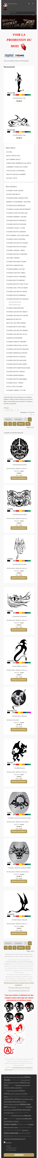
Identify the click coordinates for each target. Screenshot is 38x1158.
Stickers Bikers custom (15, 269)
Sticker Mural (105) (19, 98)
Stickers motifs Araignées (16, 379)
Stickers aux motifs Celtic (16, 334)
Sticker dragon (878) (19, 514)
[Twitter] (29, 3)
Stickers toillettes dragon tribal (19, 868)
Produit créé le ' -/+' (10, 410)
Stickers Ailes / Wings (14, 383)
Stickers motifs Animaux (16, 295)
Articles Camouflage (14, 265)
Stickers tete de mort (25, 1080)
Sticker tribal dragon (19, 666)
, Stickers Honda (20, 1077)
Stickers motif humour (15, 280)
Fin (28, 424)
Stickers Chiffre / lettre (16, 390)
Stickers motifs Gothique (16, 247)
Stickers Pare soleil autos (16, 345)
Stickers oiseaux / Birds (15, 250)
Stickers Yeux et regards (16, 276)
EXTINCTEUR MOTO (13, 194)
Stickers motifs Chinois (15, 372)
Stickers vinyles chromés (16, 342)
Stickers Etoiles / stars (15, 228)
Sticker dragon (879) (19, 465)
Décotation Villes (15, 305)
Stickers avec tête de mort (17, 288)
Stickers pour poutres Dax (17, 213)
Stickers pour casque (14, 190)
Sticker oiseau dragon (19, 920)
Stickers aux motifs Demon (17, 330)
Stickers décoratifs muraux (17, 299)
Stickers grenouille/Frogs (16, 353)
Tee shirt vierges (13, 258)
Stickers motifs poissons (16, 224)
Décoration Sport (15, 302)
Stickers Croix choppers (15, 239)
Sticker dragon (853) (19, 564)
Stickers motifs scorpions (16, 254)
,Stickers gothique (14, 1104)
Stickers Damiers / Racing (16, 217)
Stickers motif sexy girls (16, 327)
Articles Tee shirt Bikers (16, 323)
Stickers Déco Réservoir (15, 205)
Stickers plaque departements (18, 209)
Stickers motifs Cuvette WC (17, 284)
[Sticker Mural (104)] (19, 120)
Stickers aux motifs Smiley (16, 312)
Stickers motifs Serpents (16, 220)
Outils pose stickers (14, 386)
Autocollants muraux (20, 1118)
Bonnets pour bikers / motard (18, 202)
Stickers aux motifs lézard (17, 243)
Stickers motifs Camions (16, 232)
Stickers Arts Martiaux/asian (18, 368)
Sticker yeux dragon (19, 616)
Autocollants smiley (27, 1099)
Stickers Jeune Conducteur (17, 198)
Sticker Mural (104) (19, 135)
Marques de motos (13, 319)
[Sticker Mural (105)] (19, 83)
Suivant (20, 424)
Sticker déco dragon (19, 716)
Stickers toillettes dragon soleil (19, 818)
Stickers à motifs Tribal (16, 273)
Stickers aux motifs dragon (17, 349)
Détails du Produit (19, 478)
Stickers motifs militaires (16, 364)
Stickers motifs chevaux (16, 357)
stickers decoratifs (12, 1091)
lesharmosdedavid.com (14, 1138)
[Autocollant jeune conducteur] (14, 1028)
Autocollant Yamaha (12, 1127)
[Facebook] (32, 3)
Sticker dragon (19, 768)
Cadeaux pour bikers (14, 338)
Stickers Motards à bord (16, 262)
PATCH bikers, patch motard (17, 235)
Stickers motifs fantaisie (16, 360)
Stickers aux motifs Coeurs (17, 315)
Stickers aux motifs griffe (16, 291)
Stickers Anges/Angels (15, 375)
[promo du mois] (23, 46)
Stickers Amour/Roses (15, 308)
